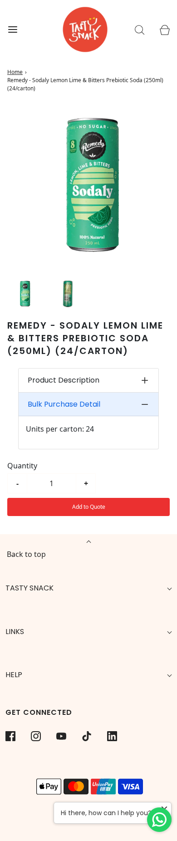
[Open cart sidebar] (164, 29)
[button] (24, 293)
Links (14, 631)
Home (15, 72)
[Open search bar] (139, 29)
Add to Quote (88, 507)
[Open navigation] (12, 29)
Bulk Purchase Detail (64, 404)
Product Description (63, 380)
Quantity (22, 466)
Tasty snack (29, 588)
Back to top (26, 554)
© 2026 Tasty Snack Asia (88, 816)
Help (13, 674)
